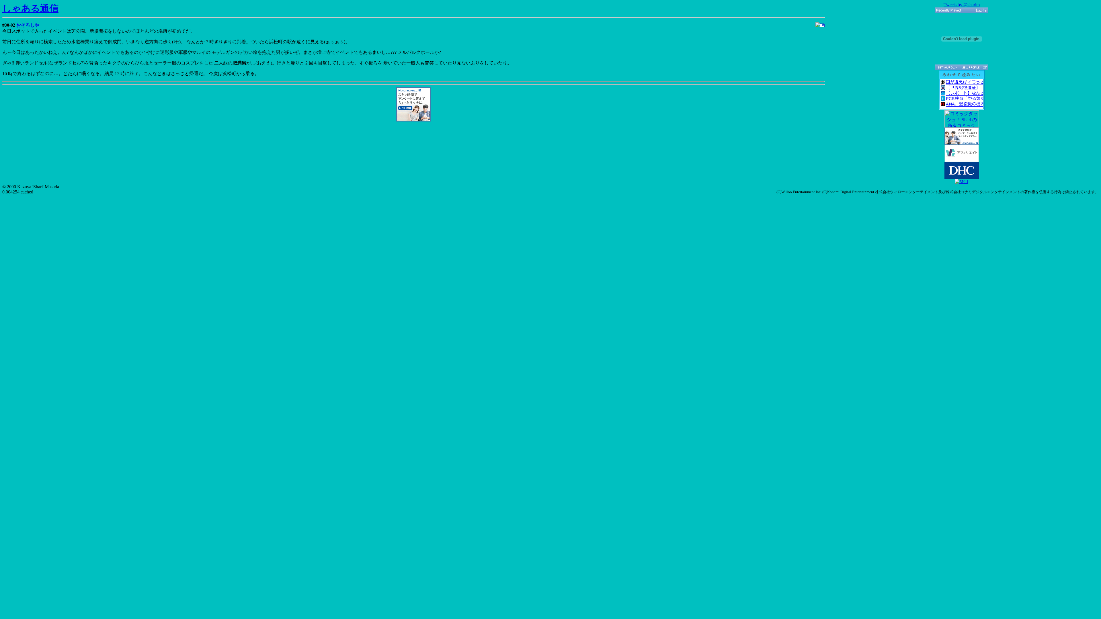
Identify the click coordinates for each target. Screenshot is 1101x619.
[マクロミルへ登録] (413, 119)
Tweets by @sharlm (962, 4)
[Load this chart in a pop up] (984, 67)
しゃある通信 (30, 8)
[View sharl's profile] (970, 67)
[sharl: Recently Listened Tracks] (961, 10)
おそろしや (27, 25)
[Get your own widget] (947, 67)
